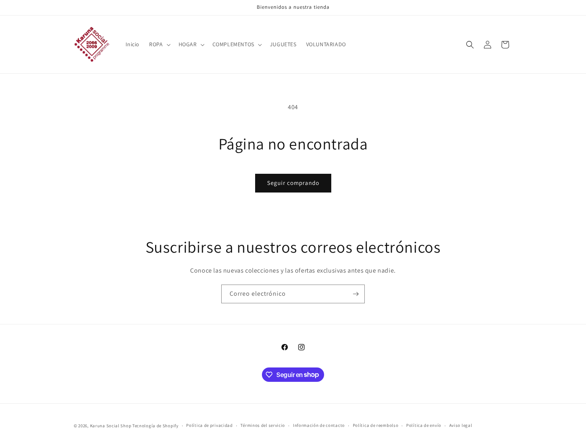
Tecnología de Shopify (155, 425)
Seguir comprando (293, 183)
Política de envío (423, 425)
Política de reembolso (376, 425)
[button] (158, 44)
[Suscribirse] (355, 294)
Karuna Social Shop (111, 425)
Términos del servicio (262, 425)
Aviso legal (460, 425)
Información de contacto (319, 425)
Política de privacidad (209, 425)
